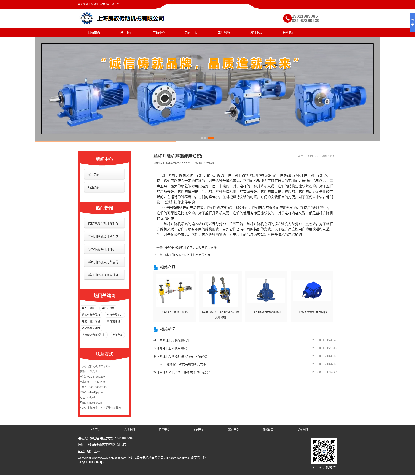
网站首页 (94, 32)
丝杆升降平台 (115, 314)
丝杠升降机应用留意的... (104, 262)
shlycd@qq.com (96, 392)
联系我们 (289, 32)
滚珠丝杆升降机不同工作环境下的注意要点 (182, 372)
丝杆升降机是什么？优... (104, 236)
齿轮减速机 (113, 321)
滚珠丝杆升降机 (91, 314)
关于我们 (126, 32)
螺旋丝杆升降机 (91, 321)
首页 (300, 156)
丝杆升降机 (88, 308)
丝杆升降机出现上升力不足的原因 (188, 255)
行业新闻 (94, 187)
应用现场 (224, 32)
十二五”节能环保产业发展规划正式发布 (179, 364)
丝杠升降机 (108, 308)
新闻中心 (191, 32)
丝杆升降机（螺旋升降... (104, 275)
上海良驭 (117, 334)
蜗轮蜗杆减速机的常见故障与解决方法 (191, 247)
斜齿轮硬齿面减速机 (93, 334)
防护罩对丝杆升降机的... (104, 223)
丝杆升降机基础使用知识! (170, 348)
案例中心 (233, 429)
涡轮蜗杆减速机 (91, 328)
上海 (97, 451)
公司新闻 (94, 174)
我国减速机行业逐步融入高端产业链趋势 (180, 356)
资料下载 (256, 32)
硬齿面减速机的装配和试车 (171, 340)
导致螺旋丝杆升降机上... (104, 249)
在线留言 (268, 429)
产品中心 (159, 32)
